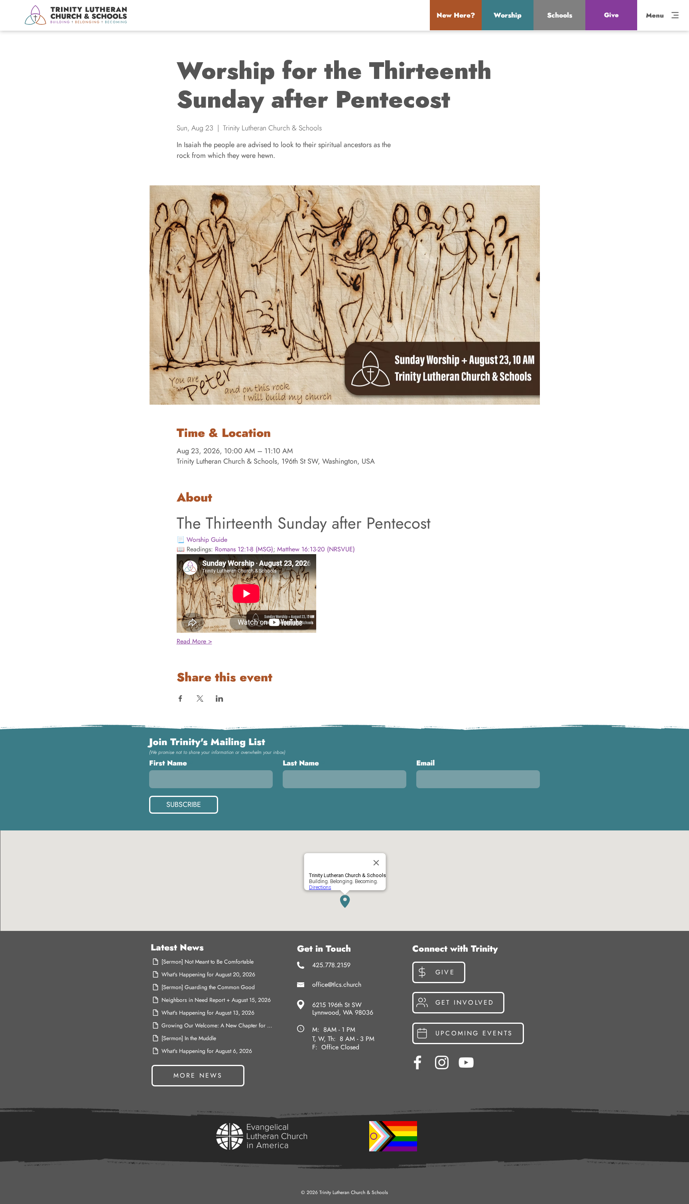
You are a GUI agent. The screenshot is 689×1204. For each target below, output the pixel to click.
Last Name (301, 763)
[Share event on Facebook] (180, 698)
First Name (168, 763)
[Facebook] (417, 1062)
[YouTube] (466, 1062)
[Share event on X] (200, 698)
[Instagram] (442, 1062)
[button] (456, 15)
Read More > (194, 641)
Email (425, 763)
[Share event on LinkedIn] (219, 698)
